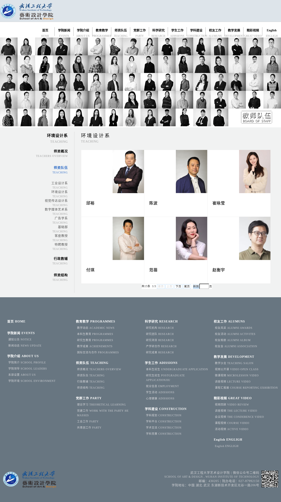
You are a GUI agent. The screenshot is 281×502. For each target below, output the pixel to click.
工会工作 (88, 421)
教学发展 (234, 356)
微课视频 (237, 375)
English (228, 439)
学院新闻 (21, 333)
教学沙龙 (234, 363)
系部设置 (22, 374)
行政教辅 (91, 381)
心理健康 (160, 398)
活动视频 (232, 429)
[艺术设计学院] (26, 12)
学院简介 (27, 362)
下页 (178, 286)
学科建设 (166, 409)
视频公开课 (237, 369)
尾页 (187, 286)
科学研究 (161, 321)
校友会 (236, 346)
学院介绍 (23, 356)
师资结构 (91, 387)
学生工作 (161, 363)
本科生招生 (177, 369)
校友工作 (229, 321)
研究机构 (160, 327)
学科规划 (164, 415)
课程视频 (232, 423)
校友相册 (233, 340)
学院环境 (32, 381)
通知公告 (20, 339)
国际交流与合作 (98, 352)
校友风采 (233, 327)
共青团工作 (89, 427)
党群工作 (89, 398)
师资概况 (99, 369)
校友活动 (235, 334)
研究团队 (160, 334)
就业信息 (162, 386)
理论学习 (101, 404)
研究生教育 (95, 340)
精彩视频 (233, 398)
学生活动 (160, 392)
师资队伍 (92, 363)
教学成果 (95, 346)
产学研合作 (161, 346)
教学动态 (96, 327)
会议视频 (239, 416)
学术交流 (164, 427)
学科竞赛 (164, 433)
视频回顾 (232, 404)
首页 (16, 321)
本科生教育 (95, 334)
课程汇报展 (246, 387)
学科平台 (164, 421)
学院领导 (27, 368)
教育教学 (95, 321)
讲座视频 (233, 381)
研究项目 (160, 340)
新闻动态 (24, 345)
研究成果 (160, 352)
